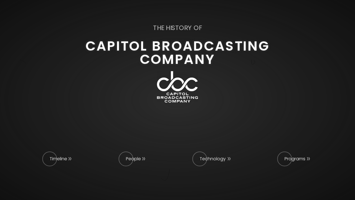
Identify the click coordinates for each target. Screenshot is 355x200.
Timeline (58, 159)
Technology (213, 159)
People (133, 159)
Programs (295, 159)
